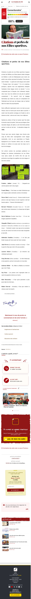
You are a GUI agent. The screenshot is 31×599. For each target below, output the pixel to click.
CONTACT (15, 595)
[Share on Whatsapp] (21, 59)
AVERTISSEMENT (15, 590)
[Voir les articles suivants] (26, 411)
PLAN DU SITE (15, 593)
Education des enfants (11, 350)
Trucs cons (10, 6)
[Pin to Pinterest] (14, 59)
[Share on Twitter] (11, 59)
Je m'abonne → (15, 503)
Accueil (2, 6)
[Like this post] (4, 59)
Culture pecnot (9, 345)
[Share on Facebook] (7, 59)
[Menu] (2, 2)
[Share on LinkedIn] (18, 59)
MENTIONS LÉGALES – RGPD (15, 592)
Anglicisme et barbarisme (12, 341)
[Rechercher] (28, 2)
